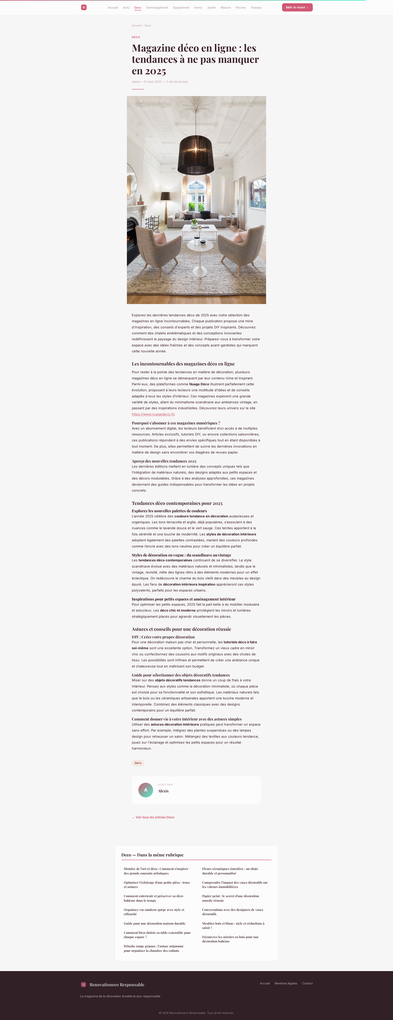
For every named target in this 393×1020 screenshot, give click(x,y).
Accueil (113, 7)
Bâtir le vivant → (297, 7)
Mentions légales (286, 983)
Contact (307, 983)
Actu (126, 7)
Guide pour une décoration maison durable (154, 923)
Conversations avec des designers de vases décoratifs (232, 912)
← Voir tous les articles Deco (153, 817)
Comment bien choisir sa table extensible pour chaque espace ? (157, 935)
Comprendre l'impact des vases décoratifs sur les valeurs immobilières (235, 884)
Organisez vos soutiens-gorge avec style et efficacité (154, 912)
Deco (137, 7)
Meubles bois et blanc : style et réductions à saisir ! (233, 925)
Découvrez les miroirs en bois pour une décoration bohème (230, 939)
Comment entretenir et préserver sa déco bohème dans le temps (153, 898)
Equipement (181, 7)
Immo (198, 7)
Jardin (211, 7)
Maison (226, 7)
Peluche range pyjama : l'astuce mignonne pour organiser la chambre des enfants (154, 948)
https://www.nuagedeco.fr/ (153, 414)
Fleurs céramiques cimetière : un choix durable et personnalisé (230, 871)
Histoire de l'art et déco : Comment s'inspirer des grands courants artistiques (156, 871)
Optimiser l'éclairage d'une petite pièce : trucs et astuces (157, 884)
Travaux (256, 7)
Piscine (241, 7)
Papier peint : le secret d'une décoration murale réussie (230, 898)
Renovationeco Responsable (117, 984)
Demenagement (157, 7)
